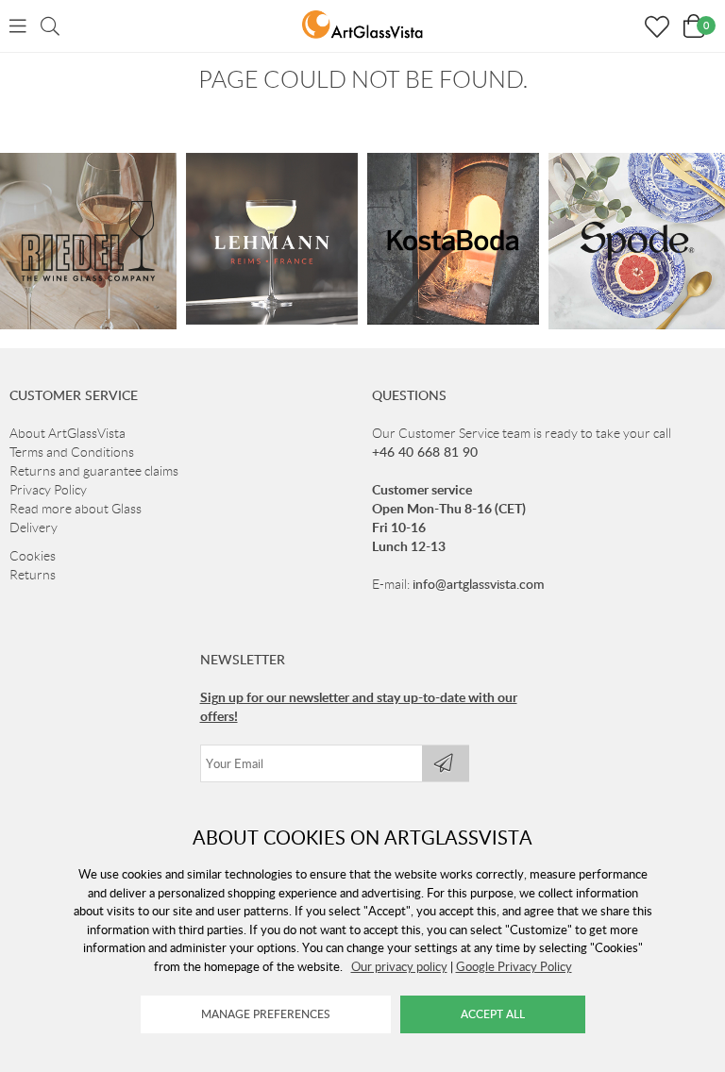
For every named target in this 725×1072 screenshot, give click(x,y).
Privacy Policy (48, 489)
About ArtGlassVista (67, 433)
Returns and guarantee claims (93, 470)
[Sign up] (445, 763)
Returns (32, 574)
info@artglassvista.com (479, 584)
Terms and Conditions (71, 452)
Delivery (33, 527)
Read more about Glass (75, 508)
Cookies (32, 555)
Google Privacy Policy (514, 966)
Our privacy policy (399, 966)
